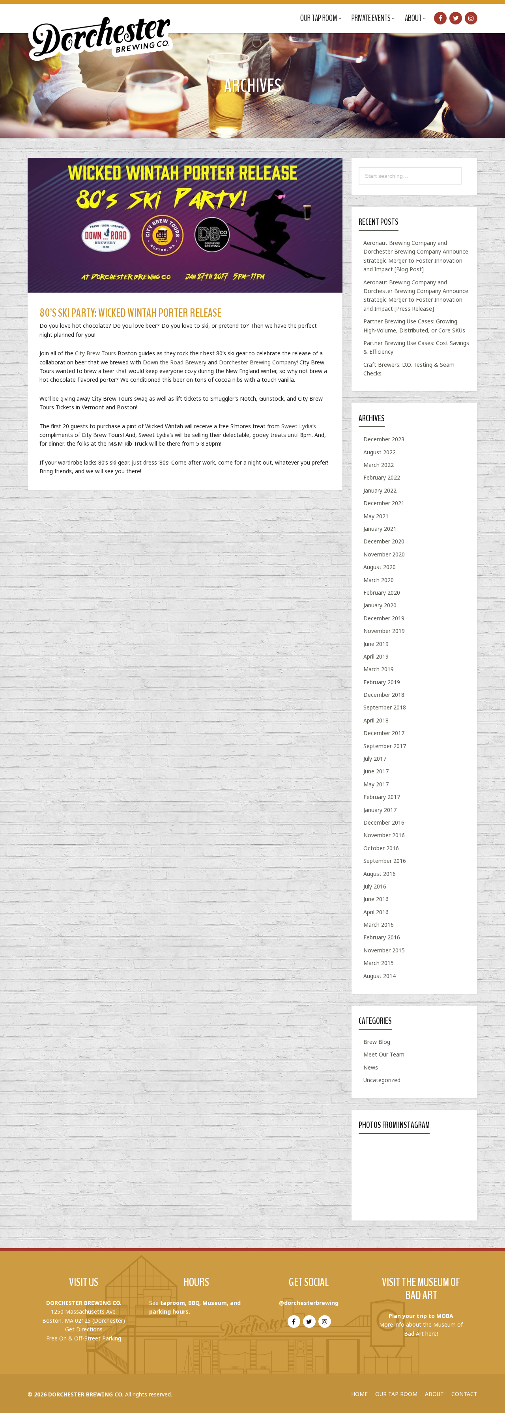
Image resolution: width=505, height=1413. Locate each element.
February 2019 (381, 682)
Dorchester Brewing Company (258, 362)
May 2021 (376, 516)
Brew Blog (376, 1041)
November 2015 (384, 950)
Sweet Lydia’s (298, 426)
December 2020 (383, 541)
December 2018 (383, 694)
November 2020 (384, 554)
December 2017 (383, 733)
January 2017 (380, 810)
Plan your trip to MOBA (421, 1316)
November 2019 (384, 631)
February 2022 (381, 477)
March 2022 (378, 465)
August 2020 (379, 567)
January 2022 (380, 490)
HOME (359, 1394)
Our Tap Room (318, 18)
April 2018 (376, 720)
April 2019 (376, 656)
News (370, 1067)
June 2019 (376, 644)
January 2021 (380, 528)
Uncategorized (381, 1080)
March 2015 (378, 963)
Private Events (371, 18)
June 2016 (376, 899)
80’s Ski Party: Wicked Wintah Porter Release (130, 313)
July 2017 (374, 758)
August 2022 (379, 452)
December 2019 (383, 618)
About (413, 18)
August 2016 (379, 873)
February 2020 (381, 592)
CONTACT (464, 1394)
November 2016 (384, 835)
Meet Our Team (383, 1054)
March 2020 (378, 580)
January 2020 (380, 605)
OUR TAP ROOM (396, 1394)
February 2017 (381, 797)
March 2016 (378, 924)
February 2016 (381, 937)
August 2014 (379, 976)
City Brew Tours (95, 353)
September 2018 (384, 707)
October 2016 (381, 848)
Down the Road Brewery (174, 362)
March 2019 (378, 669)
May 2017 (376, 784)
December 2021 (383, 503)
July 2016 (374, 886)
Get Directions (84, 1329)
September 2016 (384, 860)
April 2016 (376, 912)
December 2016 (383, 822)
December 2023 (383, 439)
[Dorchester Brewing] (101, 31)
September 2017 (384, 746)
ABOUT (434, 1394)
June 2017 (376, 771)
